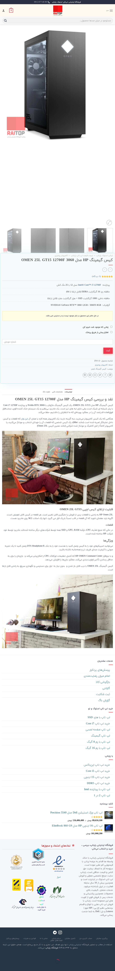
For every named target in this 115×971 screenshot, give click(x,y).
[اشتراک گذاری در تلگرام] (85, 375)
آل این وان (26, 418)
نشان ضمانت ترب (41, 900)
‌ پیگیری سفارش (102, 938)
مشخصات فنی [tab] (57, 392)
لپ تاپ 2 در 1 (102, 795)
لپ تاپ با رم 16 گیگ (98, 748)
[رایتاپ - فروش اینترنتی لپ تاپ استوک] (57, 10)
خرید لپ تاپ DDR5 (99, 783)
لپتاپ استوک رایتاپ (104, 255)
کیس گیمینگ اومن (98, 369)
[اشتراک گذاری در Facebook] (105, 375)
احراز (59, 877)
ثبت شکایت (103, 694)
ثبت (108, 350)
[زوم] (109, 222)
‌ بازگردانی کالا (103, 682)
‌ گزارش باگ (104, 700)
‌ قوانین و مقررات (29, 938)
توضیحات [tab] (68, 392)
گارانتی (107, 688)
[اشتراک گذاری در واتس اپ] (110, 375)
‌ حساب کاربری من (86, 938)
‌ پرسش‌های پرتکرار (100, 670)
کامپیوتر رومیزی (61, 255)
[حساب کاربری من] (3, 10)
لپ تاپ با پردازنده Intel (97, 789)
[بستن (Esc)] (112, 954)
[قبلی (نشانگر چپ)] (112, 966)
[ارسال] (5, 20)
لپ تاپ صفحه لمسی (98, 730)
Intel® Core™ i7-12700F (89, 285)
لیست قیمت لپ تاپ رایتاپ (82, 255)
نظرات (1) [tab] (46, 392)
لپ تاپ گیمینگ (101, 736)
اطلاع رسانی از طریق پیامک (97, 332)
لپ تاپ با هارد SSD (99, 717)
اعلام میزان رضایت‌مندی (97, 676)
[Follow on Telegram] (55, 933)
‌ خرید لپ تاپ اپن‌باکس (97, 765)
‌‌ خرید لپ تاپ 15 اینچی (97, 777)
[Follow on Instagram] (60, 933)
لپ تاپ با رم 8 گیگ (99, 742)
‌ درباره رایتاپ (56, 938)
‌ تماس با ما (44, 938)
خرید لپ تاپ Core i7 (98, 724)
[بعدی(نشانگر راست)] (104, 966)
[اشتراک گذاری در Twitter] (100, 375)
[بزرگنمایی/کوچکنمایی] (104, 954)
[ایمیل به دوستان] (95, 375)
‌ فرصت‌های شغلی (56, 940)
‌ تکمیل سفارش (70, 938)
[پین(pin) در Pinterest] (90, 375)
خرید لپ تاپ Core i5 (98, 771)
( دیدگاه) (96, 276)
